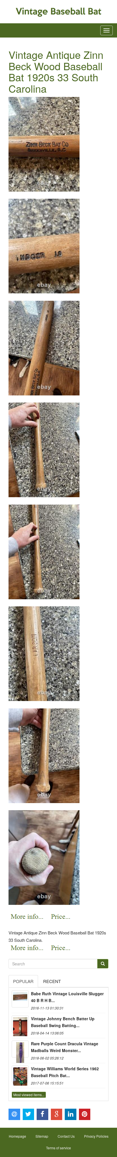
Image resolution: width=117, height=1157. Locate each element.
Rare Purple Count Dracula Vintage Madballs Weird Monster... (64, 1047)
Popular (23, 981)
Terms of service (58, 1147)
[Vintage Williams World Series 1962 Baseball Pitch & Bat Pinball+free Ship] (20, 1074)
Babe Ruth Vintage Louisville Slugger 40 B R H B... (67, 997)
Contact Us (66, 1136)
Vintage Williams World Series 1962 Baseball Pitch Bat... (65, 1072)
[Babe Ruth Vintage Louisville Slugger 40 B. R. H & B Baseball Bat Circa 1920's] (20, 998)
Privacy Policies (96, 1136)
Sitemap (41, 1136)
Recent (52, 981)
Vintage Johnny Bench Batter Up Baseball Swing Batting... (63, 1022)
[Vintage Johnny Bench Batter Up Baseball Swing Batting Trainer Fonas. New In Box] (20, 1023)
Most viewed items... (28, 1094)
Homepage (17, 1136)
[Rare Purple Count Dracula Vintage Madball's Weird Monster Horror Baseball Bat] (20, 1049)
